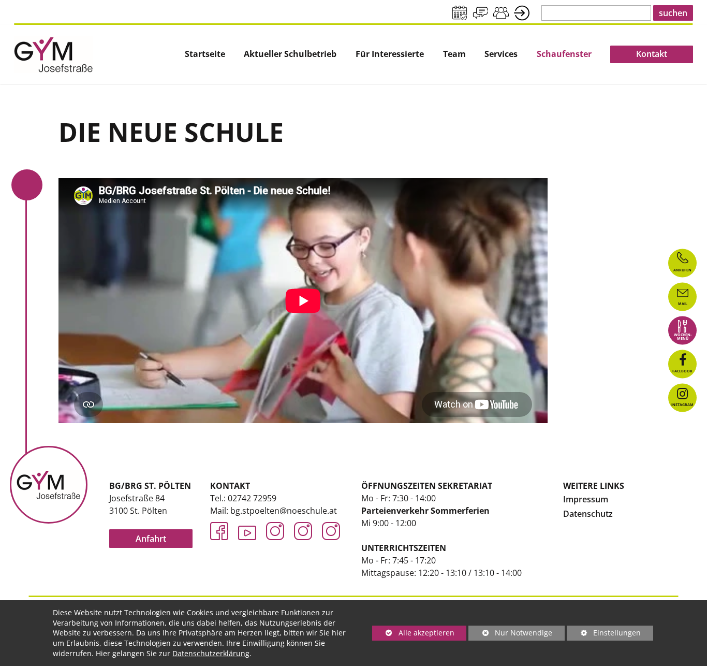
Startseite (205, 54)
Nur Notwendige (510, 634)
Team (454, 54)
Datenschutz (588, 513)
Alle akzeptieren (413, 633)
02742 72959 (252, 498)
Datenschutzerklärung (210, 653)
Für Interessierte (390, 54)
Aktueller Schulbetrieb (290, 54)
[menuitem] (205, 54)
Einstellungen (604, 634)
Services (501, 54)
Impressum (585, 499)
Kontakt (651, 54)
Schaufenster (564, 54)
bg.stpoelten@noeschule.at (283, 510)
